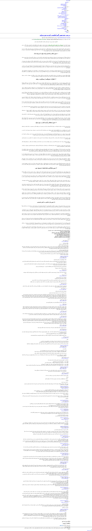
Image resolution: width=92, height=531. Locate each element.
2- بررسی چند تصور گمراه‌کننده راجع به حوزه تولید (62, 233)
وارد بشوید (61, 525)
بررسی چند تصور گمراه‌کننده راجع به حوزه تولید (55, 35)
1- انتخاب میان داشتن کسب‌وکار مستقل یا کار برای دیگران (61, 232)
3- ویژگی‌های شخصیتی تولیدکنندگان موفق (63, 234)
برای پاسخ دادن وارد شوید (64, 256)
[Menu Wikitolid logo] (68, 0)
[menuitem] (45, 4)
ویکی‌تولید (68, 37)
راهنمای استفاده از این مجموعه (65, 231)
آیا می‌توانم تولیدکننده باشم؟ (62, 37)
